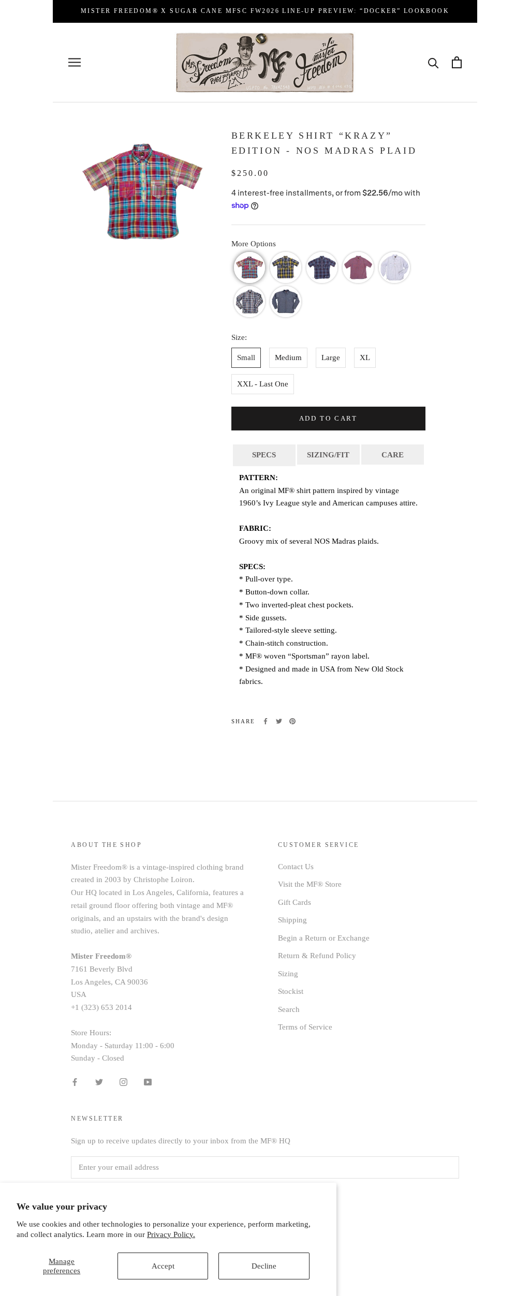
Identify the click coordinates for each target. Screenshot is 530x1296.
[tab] (264, 454)
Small (246, 357)
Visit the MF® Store (310, 884)
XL (365, 357)
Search (289, 1009)
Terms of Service (305, 1027)
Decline (264, 1266)
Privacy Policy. (171, 1234)
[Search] (433, 62)
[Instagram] (123, 1081)
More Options (253, 244)
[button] (249, 267)
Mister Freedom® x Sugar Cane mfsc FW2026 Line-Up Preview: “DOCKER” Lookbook (265, 10)
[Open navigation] (74, 62)
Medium (288, 357)
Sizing (288, 974)
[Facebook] (265, 721)
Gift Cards (294, 902)
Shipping (292, 920)
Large (330, 357)
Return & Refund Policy (317, 955)
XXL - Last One (262, 384)
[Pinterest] (292, 721)
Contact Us (296, 866)
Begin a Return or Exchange (324, 938)
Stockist (290, 991)
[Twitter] (279, 721)
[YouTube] (148, 1081)
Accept (163, 1266)
